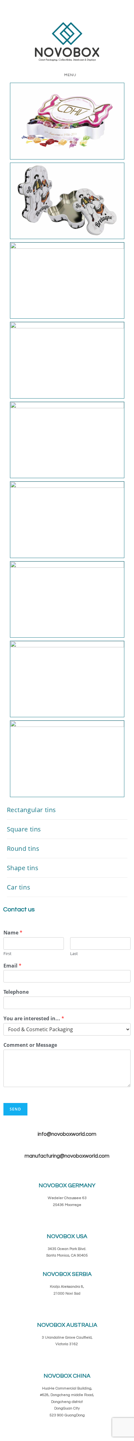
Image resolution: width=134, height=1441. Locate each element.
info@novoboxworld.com (67, 1134)
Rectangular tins (31, 810)
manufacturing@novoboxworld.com (67, 1156)
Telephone (16, 992)
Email (12, 966)
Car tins (19, 887)
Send (15, 1109)
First (7, 953)
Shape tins (23, 868)
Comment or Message (30, 1045)
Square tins (24, 829)
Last (74, 953)
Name (12, 932)
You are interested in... (33, 1018)
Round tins (23, 848)
